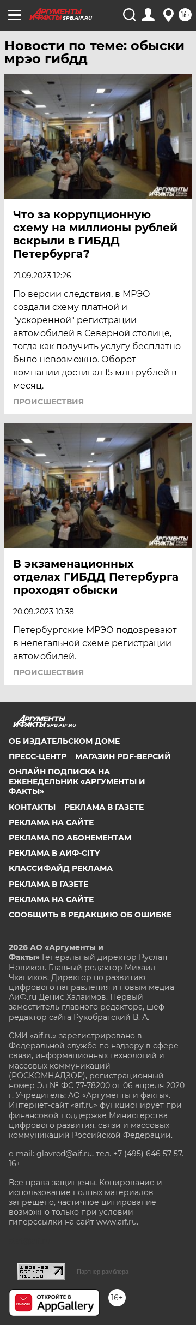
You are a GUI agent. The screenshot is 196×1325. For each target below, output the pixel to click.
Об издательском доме (64, 741)
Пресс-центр (37, 756)
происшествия (48, 401)
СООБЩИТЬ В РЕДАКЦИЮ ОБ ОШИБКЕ (90, 915)
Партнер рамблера (102, 1271)
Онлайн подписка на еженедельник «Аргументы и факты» (77, 781)
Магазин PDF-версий (123, 756)
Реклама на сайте (51, 822)
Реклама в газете (104, 807)
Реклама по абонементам (70, 838)
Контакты (32, 807)
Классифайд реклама (61, 868)
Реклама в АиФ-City (54, 853)
